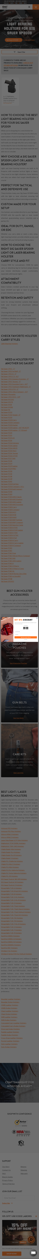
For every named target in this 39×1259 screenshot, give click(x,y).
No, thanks (25, 639)
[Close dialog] (37, 618)
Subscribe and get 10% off (26, 637)
